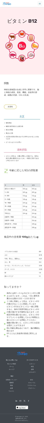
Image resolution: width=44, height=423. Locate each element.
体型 (32, 366)
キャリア (12, 369)
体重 (11, 388)
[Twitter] (24, 401)
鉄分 (31, 380)
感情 (32, 369)
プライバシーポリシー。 (21, 420)
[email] (20, 401)
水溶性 (10, 107)
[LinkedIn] (16, 401)
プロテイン (31, 388)
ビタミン (32, 364)
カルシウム (31, 383)
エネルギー (32, 372)
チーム (12, 366)
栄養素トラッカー (11, 380)
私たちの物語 (11, 364)
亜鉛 (11, 385)
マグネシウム (31, 385)
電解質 (11, 383)
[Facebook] (29, 401)
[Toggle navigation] (40, 4)
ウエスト (11, 391)
